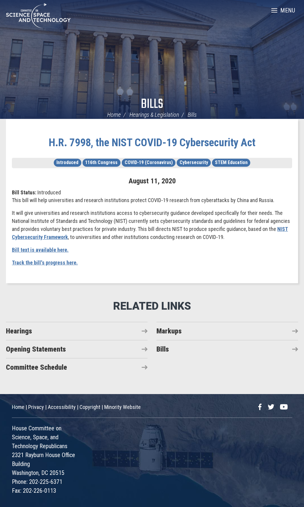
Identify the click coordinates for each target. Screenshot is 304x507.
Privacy (36, 407)
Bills (152, 104)
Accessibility (62, 407)
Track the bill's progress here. (45, 262)
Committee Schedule (36, 367)
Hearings (19, 331)
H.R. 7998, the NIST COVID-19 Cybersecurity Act (152, 142)
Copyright (90, 407)
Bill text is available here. (40, 250)
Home (114, 114)
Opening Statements (36, 349)
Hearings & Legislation (154, 114)
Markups (169, 331)
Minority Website (122, 407)
